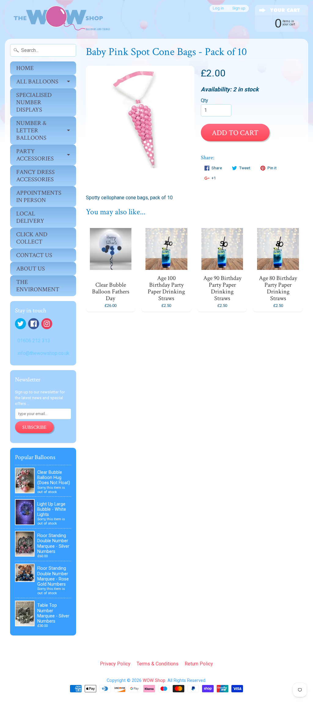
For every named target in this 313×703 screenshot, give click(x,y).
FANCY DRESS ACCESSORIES (35, 175)
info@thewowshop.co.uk (43, 353)
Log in (218, 8)
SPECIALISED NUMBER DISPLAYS (34, 102)
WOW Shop (154, 680)
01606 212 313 (33, 341)
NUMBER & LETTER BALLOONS (31, 130)
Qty (204, 100)
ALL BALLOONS (37, 82)
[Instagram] (46, 323)
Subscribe (34, 427)
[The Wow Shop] (58, 19)
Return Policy (199, 664)
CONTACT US (34, 255)
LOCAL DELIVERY (30, 217)
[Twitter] (20, 323)
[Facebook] (33, 323)
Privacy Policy (115, 664)
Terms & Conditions (158, 664)
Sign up (238, 8)
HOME (25, 68)
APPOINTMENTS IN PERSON (38, 196)
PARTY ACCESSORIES (35, 155)
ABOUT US (30, 269)
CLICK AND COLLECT (31, 238)
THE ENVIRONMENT (37, 285)
